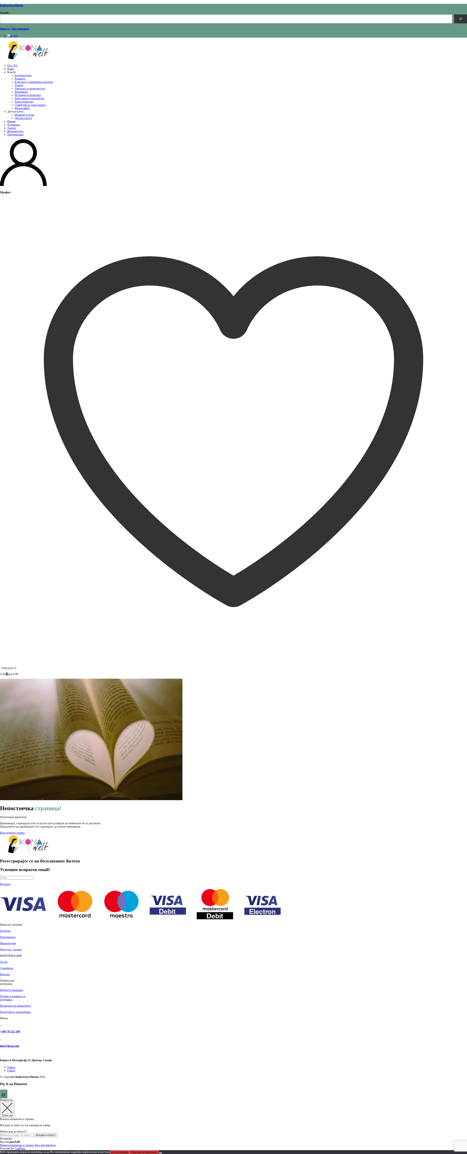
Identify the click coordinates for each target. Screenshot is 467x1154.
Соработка (6, 968)
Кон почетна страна (12, 832)
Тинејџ (19, 85)
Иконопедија (15, 131)
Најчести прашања (11, 990)
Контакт (5, 974)
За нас (4, 961)
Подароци (13, 124)
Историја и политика (28, 95)
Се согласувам (119, 1152)
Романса (20, 78)
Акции (11, 128)
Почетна (5, 930)
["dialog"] (233, 1124)
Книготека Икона (11, 5)
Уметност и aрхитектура (30, 88)
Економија (21, 91)
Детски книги (23, 118)
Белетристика (23, 75)
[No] (160, 1152)
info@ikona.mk (9, 1045)
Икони (11, 121)
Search (4, 12)
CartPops (20, 1148)
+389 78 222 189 (10, 1031)
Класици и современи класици (34, 81)
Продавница (8, 937)
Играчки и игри (24, 114)
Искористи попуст (46, 1135)
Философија (22, 108)
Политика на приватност (15, 1005)
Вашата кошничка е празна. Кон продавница (28, 1145)
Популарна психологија (29, 98)
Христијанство (24, 101)
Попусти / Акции (11, 949)
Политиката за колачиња (15, 1012)
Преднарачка (15, 134)
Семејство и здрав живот (30, 105)
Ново (10, 68)
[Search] (460, 18)
